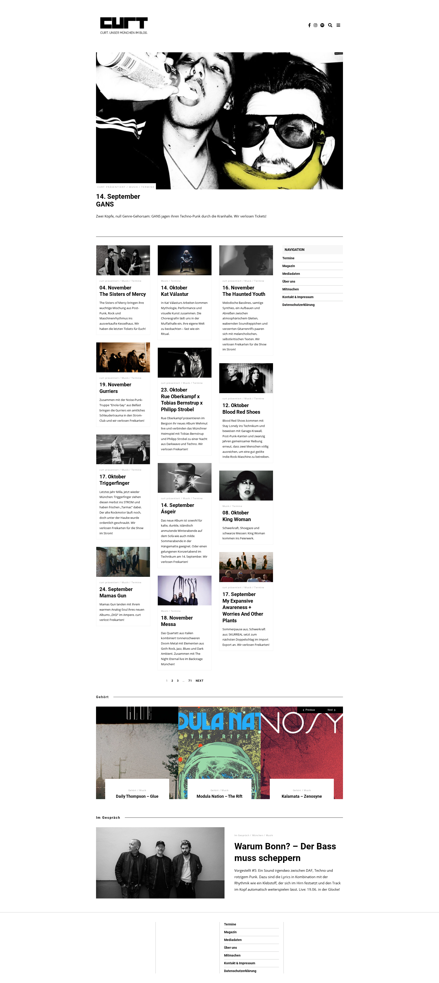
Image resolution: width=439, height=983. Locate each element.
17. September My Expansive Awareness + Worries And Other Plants (242, 607)
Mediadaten (291, 274)
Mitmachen (290, 289)
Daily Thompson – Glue (137, 796)
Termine (148, 186)
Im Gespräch (108, 818)
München (257, 835)
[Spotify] (322, 25)
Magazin (288, 266)
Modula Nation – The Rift (219, 796)
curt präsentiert (111, 186)
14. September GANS (118, 200)
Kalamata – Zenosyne (302, 796)
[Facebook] (309, 25)
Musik (133, 186)
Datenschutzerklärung (298, 305)
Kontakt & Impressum (297, 297)
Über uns (288, 281)
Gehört (102, 697)
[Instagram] (316, 25)
